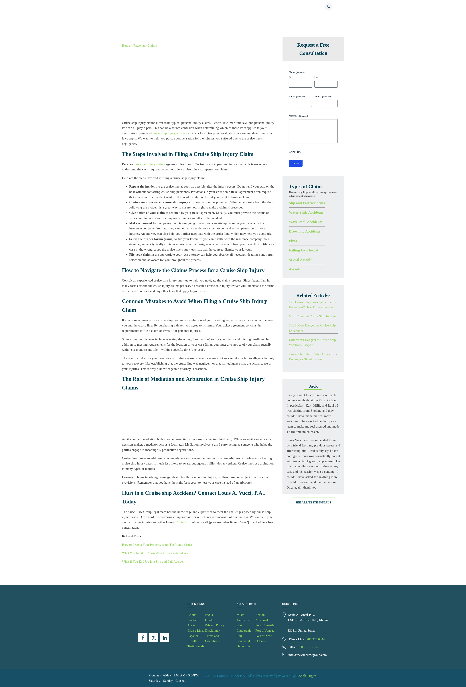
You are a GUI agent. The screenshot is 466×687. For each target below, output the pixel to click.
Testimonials (271, 7)
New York (262, 620)
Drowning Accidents (304, 231)
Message (298, 115)
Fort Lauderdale (244, 627)
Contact (307, 7)
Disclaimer (212, 630)
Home (126, 45)
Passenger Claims (145, 45)
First (291, 77)
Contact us (183, 522)
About (181, 7)
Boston (260, 615)
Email (297, 96)
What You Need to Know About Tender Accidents (155, 553)
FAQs (209, 615)
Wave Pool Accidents (305, 222)
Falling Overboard (303, 250)
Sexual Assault (300, 259)
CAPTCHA (295, 151)
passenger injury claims (149, 164)
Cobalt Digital (307, 676)
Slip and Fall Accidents (307, 203)
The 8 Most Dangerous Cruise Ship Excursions (312, 328)
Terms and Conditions (212, 638)
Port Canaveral (243, 638)
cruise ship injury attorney (170, 133)
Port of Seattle (264, 625)
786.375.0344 (316, 639)
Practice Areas (197, 7)
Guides (209, 620)
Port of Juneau (265, 630)
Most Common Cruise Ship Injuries (312, 316)
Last (316, 77)
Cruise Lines (220, 7)
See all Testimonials (313, 502)
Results (256, 7)
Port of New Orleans (263, 638)
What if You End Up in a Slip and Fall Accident (153, 561)
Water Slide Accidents (306, 212)
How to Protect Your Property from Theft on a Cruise (157, 544)
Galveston (243, 646)
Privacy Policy (214, 625)
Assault (295, 269)
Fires (293, 241)
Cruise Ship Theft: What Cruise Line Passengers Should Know (313, 356)
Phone (323, 96)
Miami (241, 615)
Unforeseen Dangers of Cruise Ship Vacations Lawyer (312, 342)
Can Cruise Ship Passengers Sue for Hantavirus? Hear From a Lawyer (312, 304)
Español (240, 7)
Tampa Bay (244, 620)
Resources (288, 7)
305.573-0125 (309, 647)
